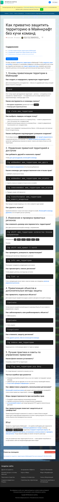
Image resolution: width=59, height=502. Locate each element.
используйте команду (29, 157)
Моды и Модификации (46, 472)
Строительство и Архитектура (29, 480)
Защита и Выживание (46, 469)
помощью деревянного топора (32, 428)
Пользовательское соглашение (37, 497)
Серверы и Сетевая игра (28, 477)
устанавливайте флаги (14, 403)
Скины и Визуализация (46, 477)
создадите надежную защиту (39, 429)
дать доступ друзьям (16, 157)
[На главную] (2, 2)
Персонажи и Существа (8, 477)
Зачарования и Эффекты (28, 469)
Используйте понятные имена (15, 390)
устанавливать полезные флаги (35, 432)
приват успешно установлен (37, 139)
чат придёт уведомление (44, 137)
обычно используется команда (29, 338)
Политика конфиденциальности (22, 497)
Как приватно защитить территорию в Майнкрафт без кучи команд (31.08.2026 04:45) (28, 456)
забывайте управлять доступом (15, 432)
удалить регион (14, 338)
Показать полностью (12, 58)
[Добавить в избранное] (42, 37)
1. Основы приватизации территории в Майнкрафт (21, 50)
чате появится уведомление (15, 167)
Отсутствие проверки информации (18, 383)
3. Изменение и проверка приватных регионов (20, 54)
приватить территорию (23, 62)
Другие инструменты (7, 469)
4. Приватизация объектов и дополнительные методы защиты (25, 56)
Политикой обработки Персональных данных (35, 7)
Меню (55, 2)
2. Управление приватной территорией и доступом (21, 52)
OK (41, 9)
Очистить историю (50, 452)
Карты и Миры (25, 472)
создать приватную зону (30, 66)
